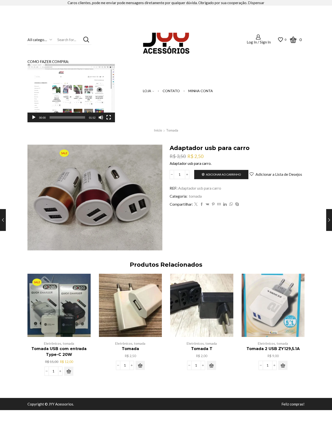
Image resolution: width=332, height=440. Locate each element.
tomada (172, 130)
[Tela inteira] (108, 117)
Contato (171, 91)
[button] (71, 93)
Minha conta (200, 91)
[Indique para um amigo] (219, 204)
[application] (71, 93)
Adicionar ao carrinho (223, 174)
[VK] (207, 204)
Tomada (130, 348)
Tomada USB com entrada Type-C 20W (59, 351)
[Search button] (86, 39)
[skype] (236, 204)
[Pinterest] (213, 204)
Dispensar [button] (256, 2)
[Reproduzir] (33, 117)
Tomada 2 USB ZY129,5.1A (273, 348)
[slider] (67, 117)
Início (158, 130)
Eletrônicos (52, 343)
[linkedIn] (225, 204)
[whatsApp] (231, 204)
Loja (147, 91)
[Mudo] (100, 117)
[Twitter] (196, 204)
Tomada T (201, 348)
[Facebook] (202, 204)
